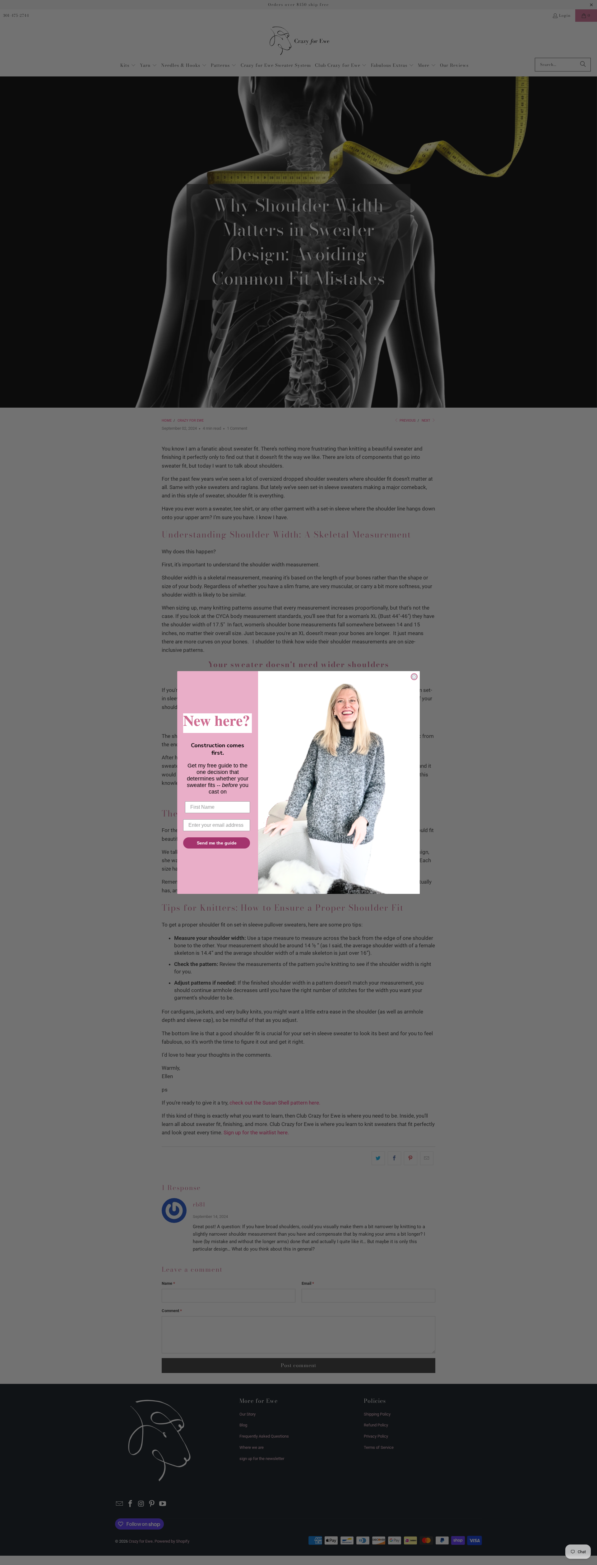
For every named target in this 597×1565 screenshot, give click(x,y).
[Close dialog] (414, 677)
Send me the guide (217, 842)
